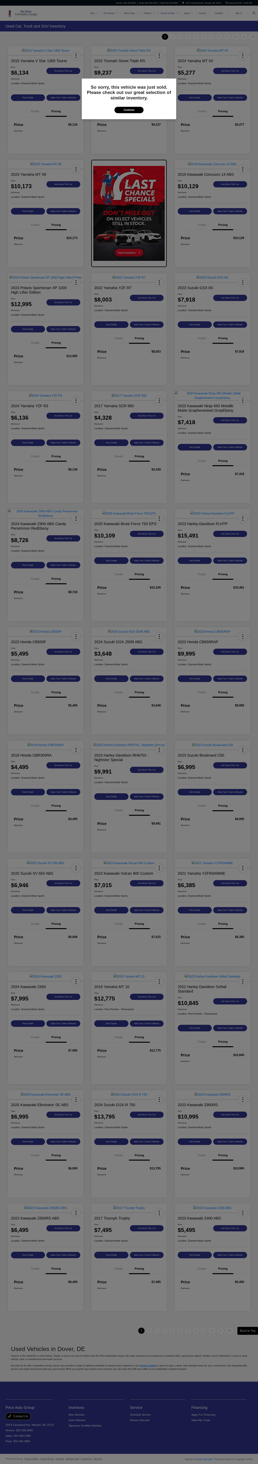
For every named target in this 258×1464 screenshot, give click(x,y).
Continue (129, 109)
